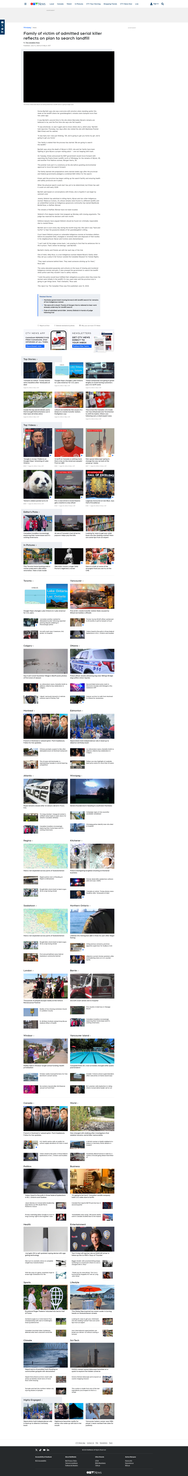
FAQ (97, 1443)
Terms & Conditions (71, 1463)
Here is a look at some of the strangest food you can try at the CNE (98, 568)
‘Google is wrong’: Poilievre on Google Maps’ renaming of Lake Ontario (36, 461)
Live (136, 4)
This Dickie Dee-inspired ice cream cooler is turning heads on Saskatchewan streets (92, 1312)
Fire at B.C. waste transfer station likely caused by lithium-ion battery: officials (89, 612)
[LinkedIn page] (48, 1450)
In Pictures (79, 4)
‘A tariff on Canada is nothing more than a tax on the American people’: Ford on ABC (69, 461)
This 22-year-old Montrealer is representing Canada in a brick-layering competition (53, 763)
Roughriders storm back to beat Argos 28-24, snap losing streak (53, 890)
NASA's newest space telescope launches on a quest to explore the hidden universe (90, 1370)
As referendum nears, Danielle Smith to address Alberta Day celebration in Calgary (53, 685)
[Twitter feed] (36, 1450)
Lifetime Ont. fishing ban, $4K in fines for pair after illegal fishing (92, 937)
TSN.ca (97, 1465)
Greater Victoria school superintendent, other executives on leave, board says (100, 1074)
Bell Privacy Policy (71, 1461)
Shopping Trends (110, 4)
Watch (69, 4)
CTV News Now (126, 4)
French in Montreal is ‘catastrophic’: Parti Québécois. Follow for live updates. (44, 742)
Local (52, 4)
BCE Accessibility (40, 1461)
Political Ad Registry (71, 1465)
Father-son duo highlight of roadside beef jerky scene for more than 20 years (100, 762)
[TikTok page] (40, 1450)
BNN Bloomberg (100, 1463)
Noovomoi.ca (129, 1463)
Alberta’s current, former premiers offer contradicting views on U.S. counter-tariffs (100, 958)
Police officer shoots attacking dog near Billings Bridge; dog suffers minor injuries (91, 677)
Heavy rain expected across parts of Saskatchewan (44, 871)
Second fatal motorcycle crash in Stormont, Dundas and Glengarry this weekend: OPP (99, 685)
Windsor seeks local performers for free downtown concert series (53, 1074)
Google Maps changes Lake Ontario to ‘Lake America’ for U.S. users (69, 382)
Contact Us (90, 1443)
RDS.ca (127, 1465)
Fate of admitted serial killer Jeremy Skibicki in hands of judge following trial (68, 311)
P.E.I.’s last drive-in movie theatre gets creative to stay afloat (67, 502)
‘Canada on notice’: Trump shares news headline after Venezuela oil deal (37, 383)
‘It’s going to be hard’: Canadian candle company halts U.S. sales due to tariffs (91, 1196)
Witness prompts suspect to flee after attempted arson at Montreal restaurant (53, 750)
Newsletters (103, 1443)
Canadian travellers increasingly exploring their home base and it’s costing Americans (37, 535)
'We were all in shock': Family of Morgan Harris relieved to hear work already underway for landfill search (70, 306)
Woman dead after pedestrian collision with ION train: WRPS (99, 880)
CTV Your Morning (93, 4)
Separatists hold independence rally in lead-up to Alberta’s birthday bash (89, 742)
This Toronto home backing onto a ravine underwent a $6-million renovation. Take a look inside (37, 568)
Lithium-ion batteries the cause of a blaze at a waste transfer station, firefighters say (68, 412)
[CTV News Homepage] (38, 4)
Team (111, 1443)
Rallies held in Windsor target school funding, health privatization (44, 1067)
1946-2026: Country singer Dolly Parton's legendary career (66, 567)
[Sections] (25, 4)
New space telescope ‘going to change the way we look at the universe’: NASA (97, 461)
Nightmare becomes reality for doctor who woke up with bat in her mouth (68, 1423)
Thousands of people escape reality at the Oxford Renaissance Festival (43, 1002)
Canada (60, 4)
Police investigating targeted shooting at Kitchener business (90, 872)
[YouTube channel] (44, 1450)
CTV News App (80, 1443)
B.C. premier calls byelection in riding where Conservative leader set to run (99, 1087)
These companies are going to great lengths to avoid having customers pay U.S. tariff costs (100, 383)
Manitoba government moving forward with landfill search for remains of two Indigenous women (71, 301)
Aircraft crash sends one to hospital (84, 1001)
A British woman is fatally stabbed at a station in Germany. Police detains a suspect (99, 1143)
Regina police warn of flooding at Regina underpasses (51, 878)
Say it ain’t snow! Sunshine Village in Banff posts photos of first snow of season (45, 677)
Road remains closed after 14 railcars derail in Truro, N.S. (44, 807)
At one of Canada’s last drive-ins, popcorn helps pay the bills (67, 534)
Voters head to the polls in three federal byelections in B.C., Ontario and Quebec (100, 632)
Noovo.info (128, 1461)
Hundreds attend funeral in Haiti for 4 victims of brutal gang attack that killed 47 (99, 1155)
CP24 (97, 1461)
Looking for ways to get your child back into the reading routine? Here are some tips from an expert (99, 535)
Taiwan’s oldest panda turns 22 (36, 501)
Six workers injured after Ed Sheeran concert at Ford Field (52, 1087)
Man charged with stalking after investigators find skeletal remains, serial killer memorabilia (89, 1134)
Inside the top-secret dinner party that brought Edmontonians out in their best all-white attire (37, 412)
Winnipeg (27, 27)
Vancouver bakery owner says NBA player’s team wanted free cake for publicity (99, 1423)
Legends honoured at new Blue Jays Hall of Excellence (100, 502)
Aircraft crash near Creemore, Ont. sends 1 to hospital (52, 632)
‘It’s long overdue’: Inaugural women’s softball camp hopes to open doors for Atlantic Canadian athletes (53, 815)
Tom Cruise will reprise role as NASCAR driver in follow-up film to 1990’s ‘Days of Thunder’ (90, 1254)
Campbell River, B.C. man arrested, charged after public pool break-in (92, 1067)
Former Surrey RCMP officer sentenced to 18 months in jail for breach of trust (99, 620)
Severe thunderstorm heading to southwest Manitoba (91, 806)
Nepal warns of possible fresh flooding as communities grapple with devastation (41, 1370)
